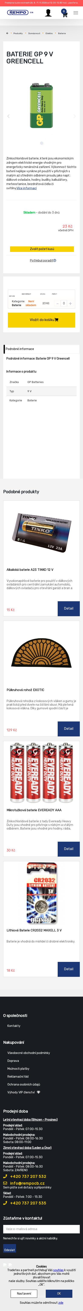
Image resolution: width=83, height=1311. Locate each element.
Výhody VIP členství (21, 1092)
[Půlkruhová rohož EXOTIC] (41, 653)
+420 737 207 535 (27, 1203)
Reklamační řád (18, 1076)
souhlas (58, 1270)
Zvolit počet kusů (42, 249)
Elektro (49, 33)
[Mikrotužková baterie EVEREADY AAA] (41, 773)
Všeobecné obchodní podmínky (28, 1053)
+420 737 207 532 (27, 1176)
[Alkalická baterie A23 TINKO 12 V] (41, 533)
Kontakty (13, 1026)
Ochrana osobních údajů (23, 1084)
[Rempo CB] (21, 12)
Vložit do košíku (42, 320)
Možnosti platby (18, 1069)
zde (60, 1303)
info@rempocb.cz (27, 1183)
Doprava (13, 1061)
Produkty (18, 33)
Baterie (62, 33)
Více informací (27, 188)
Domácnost (34, 33)
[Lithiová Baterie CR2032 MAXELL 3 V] (41, 893)
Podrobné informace (20, 349)
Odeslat (9, 1250)
